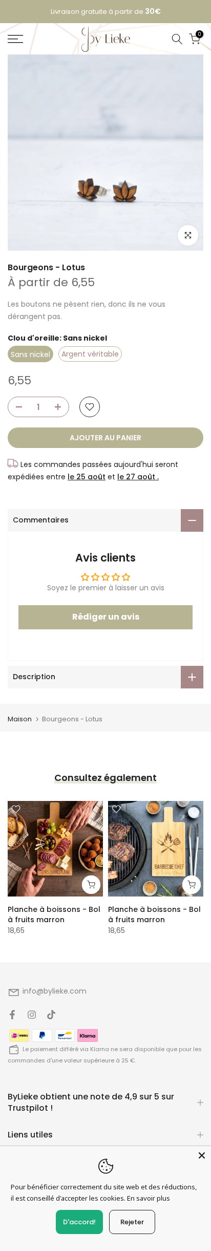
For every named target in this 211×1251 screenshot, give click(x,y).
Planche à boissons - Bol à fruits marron (54, 914)
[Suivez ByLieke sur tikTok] (51, 1015)
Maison (20, 719)
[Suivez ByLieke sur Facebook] (12, 1015)
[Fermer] (202, 1155)
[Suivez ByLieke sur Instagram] (31, 1015)
